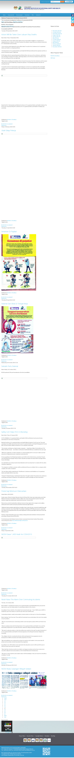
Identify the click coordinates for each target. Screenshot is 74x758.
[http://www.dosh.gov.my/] (41, 740)
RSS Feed (53, 58)
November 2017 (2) (57, 30)
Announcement (19, 15)
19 (4, 711)
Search (62, 1)
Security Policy (30, 735)
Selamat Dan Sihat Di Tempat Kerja (14, 303)
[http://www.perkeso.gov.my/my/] (45, 740)
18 (4, 709)
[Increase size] (6, 730)
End (5, 717)
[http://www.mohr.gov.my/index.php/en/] (37, 740)
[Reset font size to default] (8, 730)
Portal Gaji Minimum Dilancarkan (13, 491)
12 (4, 701)
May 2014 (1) (56, 42)
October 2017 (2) (57, 32)
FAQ (33, 15)
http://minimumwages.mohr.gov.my (20, 520)
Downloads (27, 15)
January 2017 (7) (56, 36)
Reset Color (7, 725)
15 (4, 705)
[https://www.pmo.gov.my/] (29, 740)
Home (4, 15)
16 (4, 706)
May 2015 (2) (56, 38)
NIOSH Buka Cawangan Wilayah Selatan (16, 669)
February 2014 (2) (57, 43)
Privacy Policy (22, 735)
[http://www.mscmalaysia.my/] (33, 740)
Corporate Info (11, 15)
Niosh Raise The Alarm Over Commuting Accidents (20, 599)
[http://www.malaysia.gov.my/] (25, 740)
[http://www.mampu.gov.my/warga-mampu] (49, 740)
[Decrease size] (10, 730)
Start (5, 698)
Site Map (53, 735)
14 (4, 704)
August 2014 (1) (56, 41)
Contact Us (38, 15)
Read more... (4, 125)
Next (5, 715)
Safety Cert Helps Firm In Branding (14, 432)
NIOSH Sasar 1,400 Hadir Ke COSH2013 (16, 534)
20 (4, 712)
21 (4, 714)
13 (4, 702)
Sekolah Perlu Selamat (9, 366)
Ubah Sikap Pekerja (8, 130)
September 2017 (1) (57, 33)
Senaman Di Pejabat (9, 231)
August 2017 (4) (56, 35)
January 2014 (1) (56, 45)
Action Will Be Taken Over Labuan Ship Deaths (19, 34)
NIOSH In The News (18, 21)
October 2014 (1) (57, 39)
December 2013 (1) (57, 46)
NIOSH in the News (55, 55)
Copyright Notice (39, 735)
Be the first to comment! (7, 123)
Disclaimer (47, 735)
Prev (5, 699)
